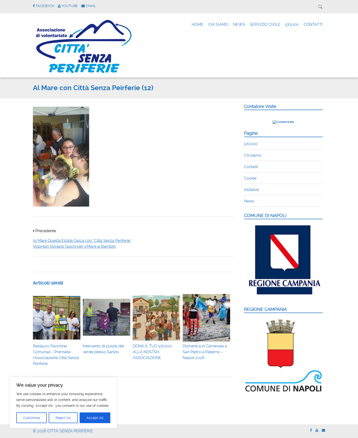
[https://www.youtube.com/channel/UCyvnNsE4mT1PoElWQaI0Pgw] (316, 430)
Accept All (95, 418)
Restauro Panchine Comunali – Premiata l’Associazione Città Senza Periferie (56, 355)
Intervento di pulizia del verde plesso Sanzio (103, 349)
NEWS (239, 24)
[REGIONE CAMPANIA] (283, 392)
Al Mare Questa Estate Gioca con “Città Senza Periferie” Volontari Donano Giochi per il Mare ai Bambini (82, 243)
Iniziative (251, 189)
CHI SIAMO (218, 24)
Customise (31, 418)
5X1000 (292, 24)
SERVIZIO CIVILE (265, 24)
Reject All (63, 418)
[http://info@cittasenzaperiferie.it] (323, 430)
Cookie (250, 178)
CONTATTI (313, 24)
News (249, 201)
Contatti (251, 166)
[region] (63, 402)
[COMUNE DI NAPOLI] (283, 297)
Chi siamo (253, 155)
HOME (197, 24)
